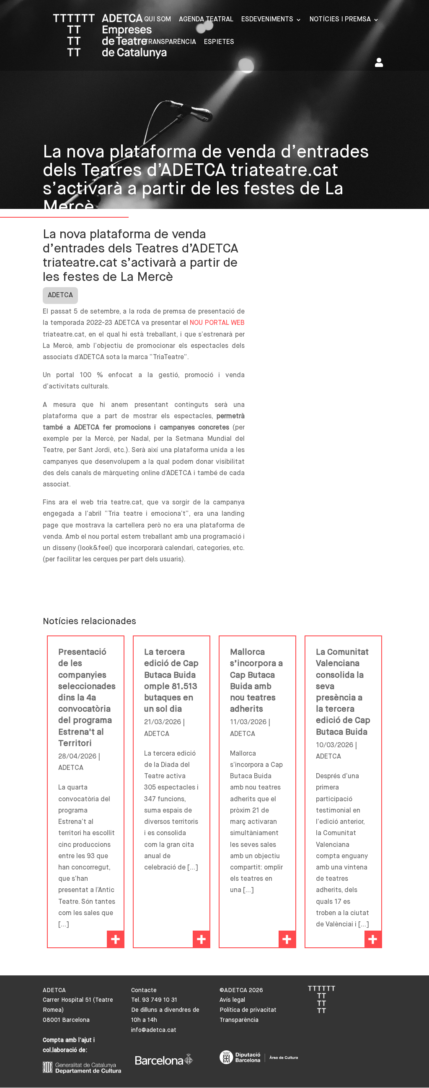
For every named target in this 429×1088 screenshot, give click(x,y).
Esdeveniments (267, 20)
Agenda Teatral (206, 20)
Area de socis (380, 64)
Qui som (157, 20)
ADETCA (60, 295)
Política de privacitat (248, 1010)
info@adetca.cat (153, 1030)
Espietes (219, 42)
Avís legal (232, 1000)
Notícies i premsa (340, 20)
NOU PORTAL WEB (217, 323)
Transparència (170, 42)
